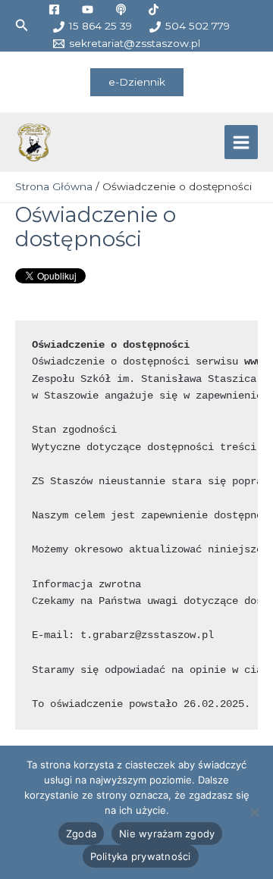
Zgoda (81, 833)
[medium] (123, 9)
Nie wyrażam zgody (167, 833)
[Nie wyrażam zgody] (254, 812)
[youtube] (89, 9)
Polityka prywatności (140, 856)
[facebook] (56, 9)
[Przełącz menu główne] (241, 142)
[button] (22, 26)
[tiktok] (156, 9)
